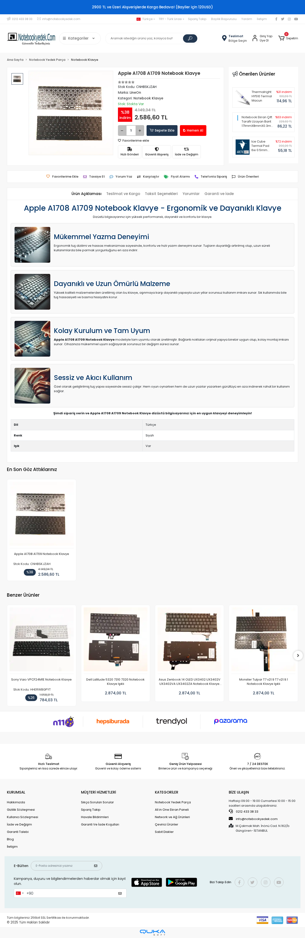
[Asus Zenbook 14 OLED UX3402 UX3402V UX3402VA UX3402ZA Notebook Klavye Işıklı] (189, 640)
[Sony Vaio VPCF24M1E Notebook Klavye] (41, 640)
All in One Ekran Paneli (172, 809)
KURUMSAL (16, 792)
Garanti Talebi (18, 832)
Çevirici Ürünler (166, 824)
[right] (298, 655)
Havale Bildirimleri (95, 817)
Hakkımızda (16, 802)
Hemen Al (195, 130)
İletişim (262, 19)
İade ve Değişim (19, 824)
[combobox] (19, 893)
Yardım (246, 19)
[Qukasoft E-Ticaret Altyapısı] (152, 933)
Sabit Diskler (164, 832)
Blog (10, 839)
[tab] (86, 194)
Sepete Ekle (164, 130)
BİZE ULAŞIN (239, 792)
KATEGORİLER (166, 792)
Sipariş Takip (197, 19)
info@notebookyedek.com (257, 819)
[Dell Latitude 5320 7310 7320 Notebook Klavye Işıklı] (115, 640)
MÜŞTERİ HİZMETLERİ (98, 792)
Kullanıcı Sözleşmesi (22, 817)
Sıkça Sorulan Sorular (97, 802)
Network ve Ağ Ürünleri (172, 817)
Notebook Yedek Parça (173, 802)
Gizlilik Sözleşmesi (21, 809)
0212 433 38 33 (246, 811)
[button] (288, 38)
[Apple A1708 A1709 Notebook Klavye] (41, 515)
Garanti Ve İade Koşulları (100, 824)
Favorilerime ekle (135, 140)
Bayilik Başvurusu (224, 19)
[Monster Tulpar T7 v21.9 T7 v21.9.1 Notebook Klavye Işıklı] (263, 640)
